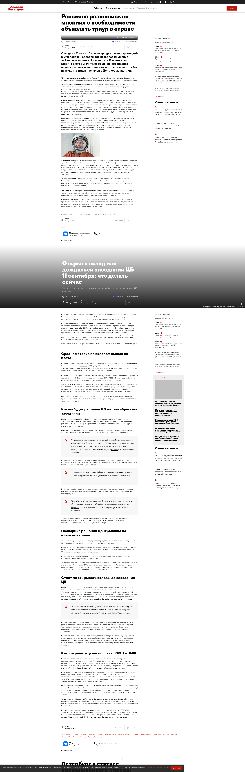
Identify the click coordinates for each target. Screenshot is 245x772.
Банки (100, 735)
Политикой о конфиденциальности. (158, 767)
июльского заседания (75, 547)
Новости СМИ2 (67, 241)
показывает (109, 686)
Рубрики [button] (98, 8)
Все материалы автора (87, 47)
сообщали (79, 565)
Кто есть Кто (151, 8)
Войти (231, 8)
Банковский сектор (110, 735)
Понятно (176, 768)
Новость (69, 735)
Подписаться (138, 2)
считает (87, 130)
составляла (132, 368)
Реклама (141, 8)
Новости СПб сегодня (79, 737)
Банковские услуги (123, 735)
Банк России (135, 735)
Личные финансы (159, 735)
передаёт (75, 507)
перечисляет (132, 666)
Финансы (83, 735)
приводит (114, 449)
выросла (83, 366)
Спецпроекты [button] (113, 8)
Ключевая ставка (146, 735)
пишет (77, 185)
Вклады (76, 735)
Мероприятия (129, 8)
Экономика (92, 735)
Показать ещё (160, 96)
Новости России (93, 737)
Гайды (102, 737)
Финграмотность (111, 737)
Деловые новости (172, 735)
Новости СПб (66, 737)
